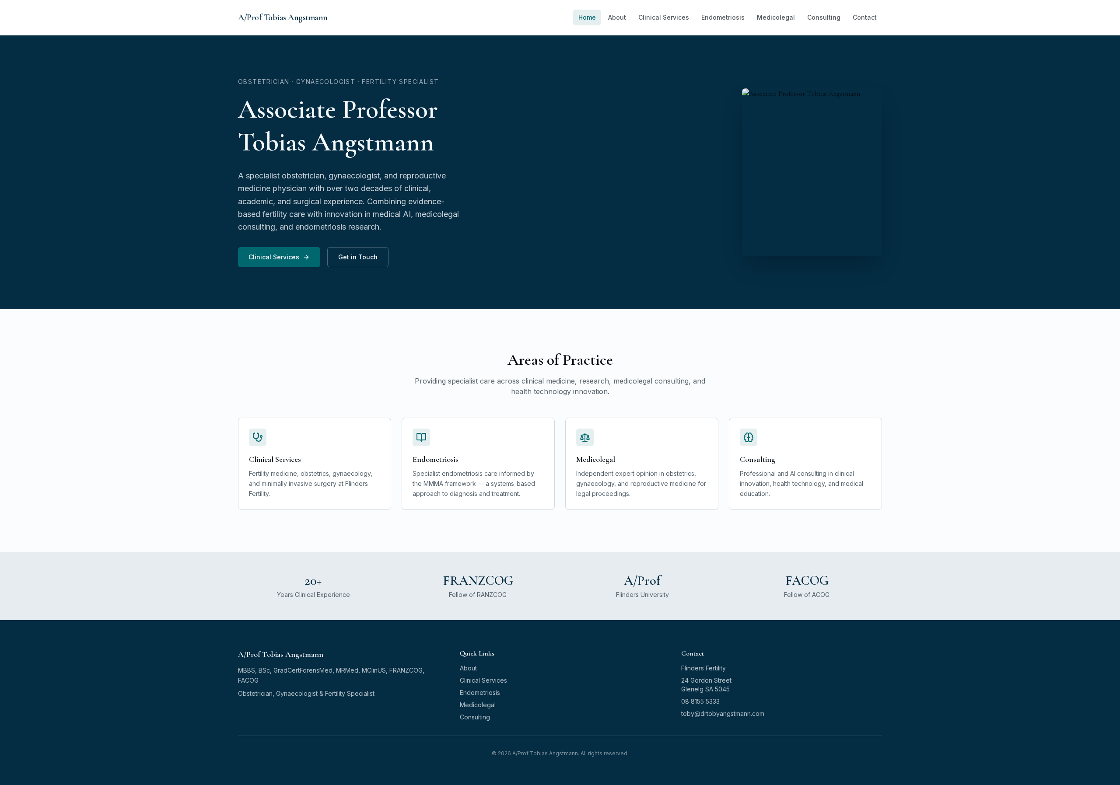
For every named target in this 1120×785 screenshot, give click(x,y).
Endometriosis (723, 17)
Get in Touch (358, 257)
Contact (865, 17)
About (617, 17)
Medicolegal (776, 17)
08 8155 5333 (700, 701)
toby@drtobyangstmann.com (722, 713)
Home (587, 17)
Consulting (823, 17)
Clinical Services (663, 17)
